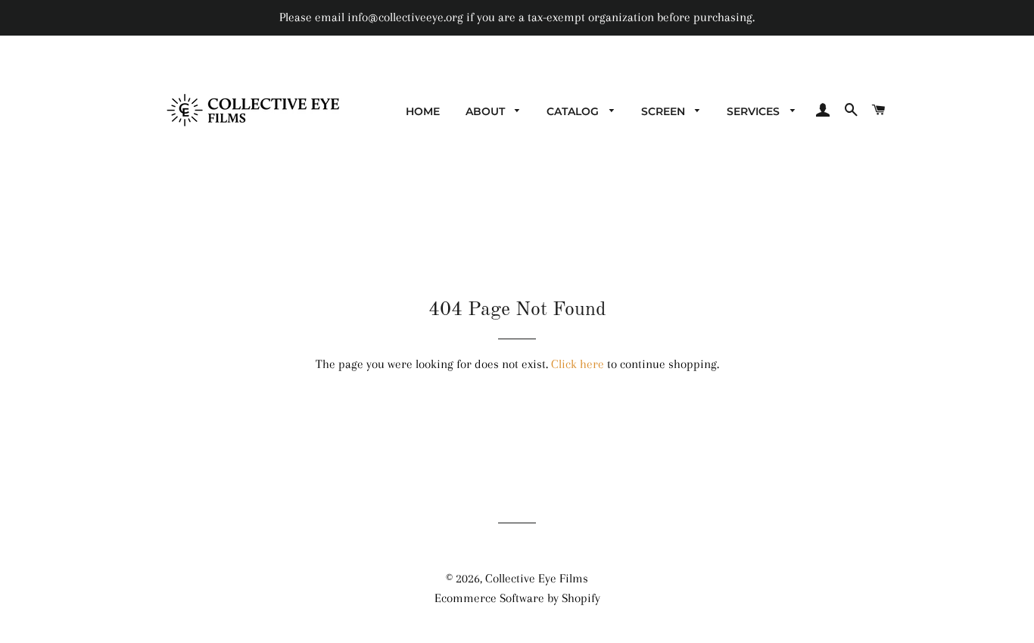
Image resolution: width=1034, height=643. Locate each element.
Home (423, 111)
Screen (664, 111)
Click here (577, 364)
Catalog (574, 111)
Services (755, 111)
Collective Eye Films (536, 578)
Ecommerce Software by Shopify (517, 598)
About (487, 111)
